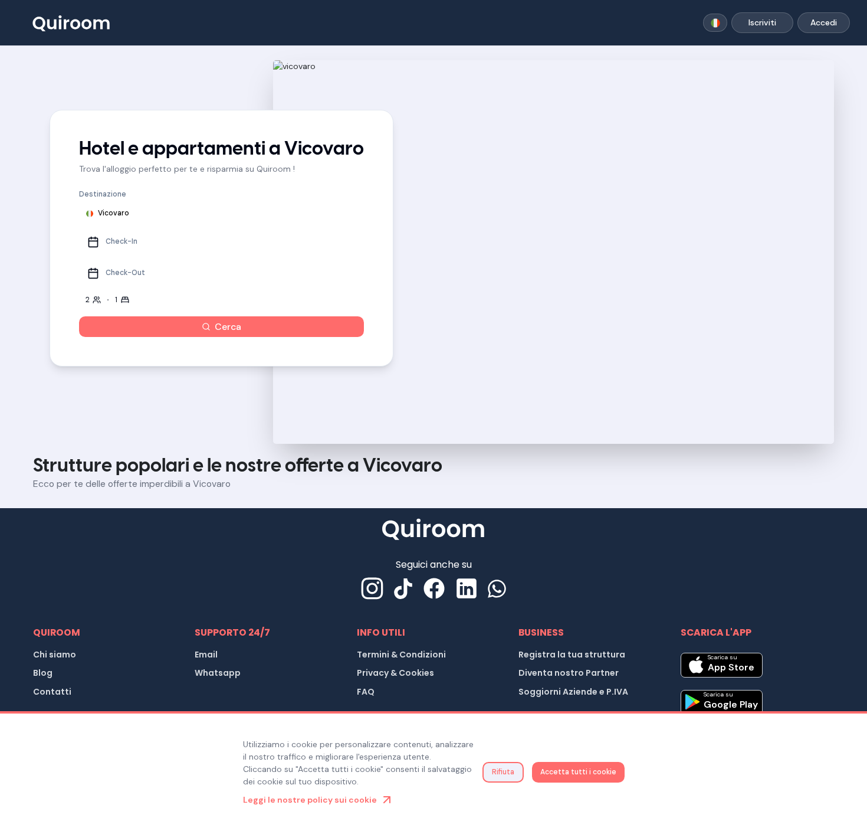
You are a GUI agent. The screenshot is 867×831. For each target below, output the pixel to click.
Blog (42, 673)
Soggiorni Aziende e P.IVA (573, 692)
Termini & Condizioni (401, 654)
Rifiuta (503, 772)
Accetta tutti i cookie (578, 772)
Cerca (228, 326)
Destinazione (102, 194)
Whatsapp (218, 673)
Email (206, 654)
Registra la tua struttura (571, 654)
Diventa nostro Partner (568, 673)
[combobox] (715, 23)
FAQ (366, 692)
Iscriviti (762, 22)
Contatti (52, 692)
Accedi (823, 22)
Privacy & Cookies (395, 673)
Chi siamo (54, 654)
